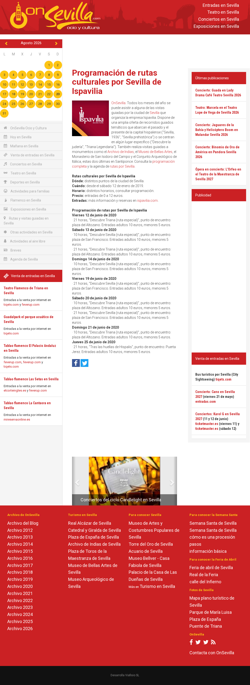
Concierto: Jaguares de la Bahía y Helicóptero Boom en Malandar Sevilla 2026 (216, 130)
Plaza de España (205, 619)
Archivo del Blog (22, 523)
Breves (15, 250)
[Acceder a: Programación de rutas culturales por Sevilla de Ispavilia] (90, 118)
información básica (208, 551)
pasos (195, 544)
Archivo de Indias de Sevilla (94, 544)
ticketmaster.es (206, 424)
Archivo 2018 (20, 572)
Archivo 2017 (20, 565)
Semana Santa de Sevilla (213, 523)
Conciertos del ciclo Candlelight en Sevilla (121, 499)
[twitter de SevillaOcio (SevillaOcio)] (205, 643)
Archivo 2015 (20, 551)
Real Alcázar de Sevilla (89, 523)
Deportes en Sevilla (25, 182)
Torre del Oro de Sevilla (151, 544)
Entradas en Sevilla (221, 5)
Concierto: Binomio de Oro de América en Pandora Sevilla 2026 (217, 152)
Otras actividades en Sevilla (31, 232)
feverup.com (31, 304)
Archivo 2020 (20, 586)
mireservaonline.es (17, 419)
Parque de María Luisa (210, 612)
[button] (74, 481)
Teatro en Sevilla (223, 12)
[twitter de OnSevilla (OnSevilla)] (198, 643)
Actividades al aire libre (27, 241)
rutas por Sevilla (122, 166)
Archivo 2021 (20, 593)
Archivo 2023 (20, 607)
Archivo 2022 (20, 600)
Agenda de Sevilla (24, 259)
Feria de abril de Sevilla (211, 567)
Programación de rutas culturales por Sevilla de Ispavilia (116, 82)
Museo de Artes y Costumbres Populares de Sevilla (154, 530)
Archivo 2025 (20, 621)
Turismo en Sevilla (157, 586)
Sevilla (154, 113)
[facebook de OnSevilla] (191, 643)
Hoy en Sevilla (20, 137)
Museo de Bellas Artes (155, 152)
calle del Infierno (205, 581)
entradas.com (205, 401)
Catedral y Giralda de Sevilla (94, 530)
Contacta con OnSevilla (211, 652)
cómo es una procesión (212, 537)
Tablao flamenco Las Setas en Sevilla (31, 379)
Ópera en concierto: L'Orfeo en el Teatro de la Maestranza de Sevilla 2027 (218, 174)
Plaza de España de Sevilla (93, 537)
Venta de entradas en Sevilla (32, 155)
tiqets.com (11, 304)
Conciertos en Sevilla (218, 19)
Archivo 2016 (20, 558)
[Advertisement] (157, 50)
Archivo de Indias (120, 152)
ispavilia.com (147, 200)
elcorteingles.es (15, 390)
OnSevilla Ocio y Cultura (28, 128)
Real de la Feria (203, 574)
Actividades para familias (30, 191)
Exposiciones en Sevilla (216, 26)
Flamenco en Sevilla (25, 200)
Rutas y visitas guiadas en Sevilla (26, 220)
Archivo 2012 (20, 530)
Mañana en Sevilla (24, 146)
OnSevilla (118, 103)
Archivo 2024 (20, 614)
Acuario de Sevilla (146, 551)
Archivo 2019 (20, 579)
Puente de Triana (205, 626)
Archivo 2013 (20, 537)
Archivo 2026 (20, 628)
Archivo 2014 (20, 544)
